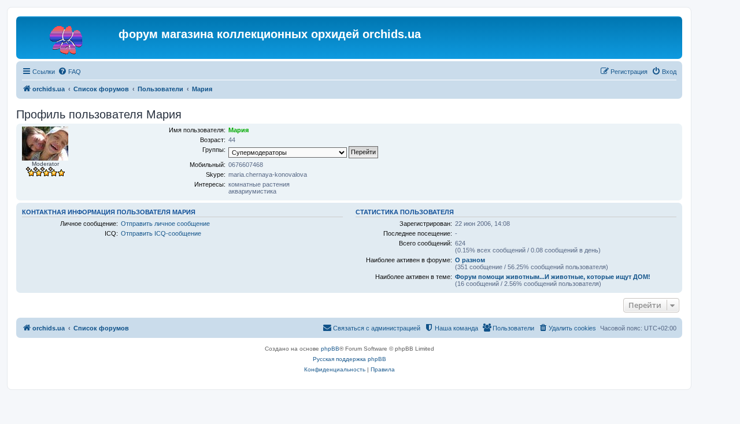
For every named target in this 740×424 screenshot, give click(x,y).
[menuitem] (69, 72)
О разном (470, 259)
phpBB (330, 348)
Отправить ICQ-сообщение (161, 233)
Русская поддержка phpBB (349, 359)
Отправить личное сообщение (165, 223)
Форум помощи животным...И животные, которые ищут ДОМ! (552, 276)
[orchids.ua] (69, 37)
